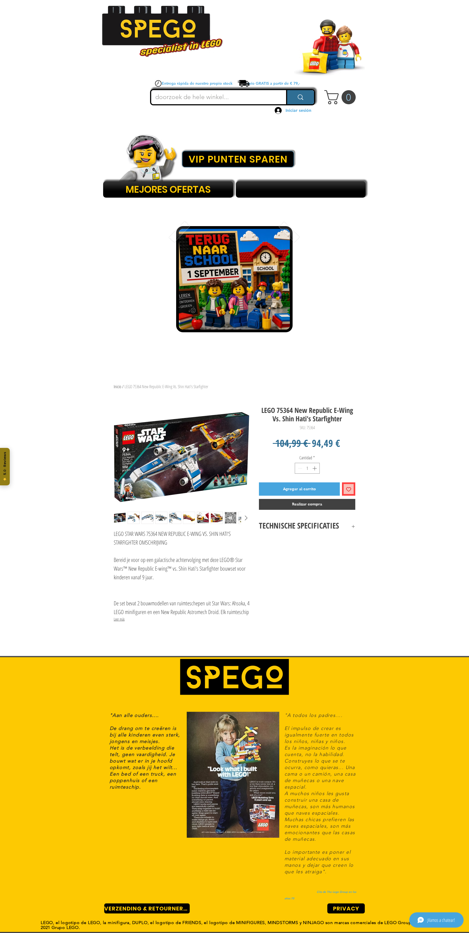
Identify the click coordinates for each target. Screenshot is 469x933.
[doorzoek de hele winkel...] (300, 97)
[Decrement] (299, 468)
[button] (341, 97)
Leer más (119, 619)
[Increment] (315, 468)
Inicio (117, 387)
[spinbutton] (307, 468)
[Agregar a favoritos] (348, 489)
